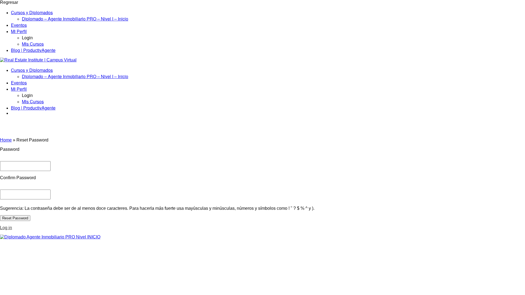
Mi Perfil (19, 31)
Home (6, 140)
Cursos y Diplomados (32, 12)
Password (9, 149)
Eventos (19, 25)
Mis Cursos (33, 44)
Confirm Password (18, 177)
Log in (6, 227)
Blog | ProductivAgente (33, 50)
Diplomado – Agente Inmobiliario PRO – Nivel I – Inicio (75, 19)
